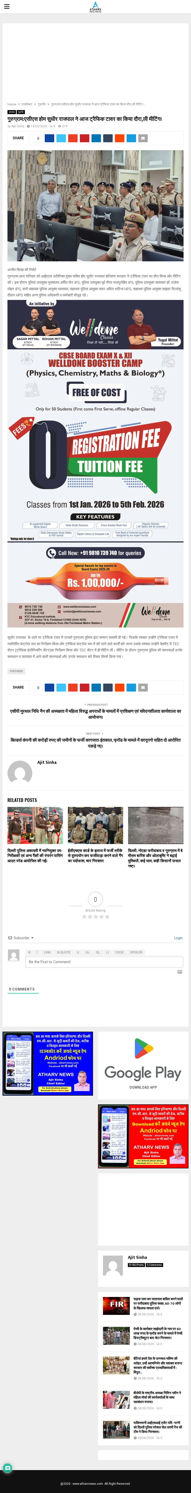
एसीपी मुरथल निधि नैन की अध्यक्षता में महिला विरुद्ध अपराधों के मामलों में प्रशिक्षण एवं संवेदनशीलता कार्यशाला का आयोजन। (95, 714)
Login (178, 938)
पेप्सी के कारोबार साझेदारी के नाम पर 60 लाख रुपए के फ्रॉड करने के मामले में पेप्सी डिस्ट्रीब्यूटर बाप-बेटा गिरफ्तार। (158, 1333)
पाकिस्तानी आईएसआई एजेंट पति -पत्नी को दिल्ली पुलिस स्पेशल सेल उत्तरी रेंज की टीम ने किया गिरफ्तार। (158, 1427)
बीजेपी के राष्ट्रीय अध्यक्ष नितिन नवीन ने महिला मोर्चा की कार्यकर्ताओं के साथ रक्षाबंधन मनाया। (157, 1397)
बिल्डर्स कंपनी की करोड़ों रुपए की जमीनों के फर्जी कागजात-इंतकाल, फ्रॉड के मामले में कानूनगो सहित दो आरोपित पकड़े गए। (96, 743)
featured (16, 671)
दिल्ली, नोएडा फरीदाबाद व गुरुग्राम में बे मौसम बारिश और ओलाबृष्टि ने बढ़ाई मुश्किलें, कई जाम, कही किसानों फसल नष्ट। (155, 859)
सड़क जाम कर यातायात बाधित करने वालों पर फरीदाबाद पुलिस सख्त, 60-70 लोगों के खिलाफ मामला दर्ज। (158, 1303)
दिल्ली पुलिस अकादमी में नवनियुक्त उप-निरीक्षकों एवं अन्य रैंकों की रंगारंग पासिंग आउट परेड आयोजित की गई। (35, 856)
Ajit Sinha (17, 126)
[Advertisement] (95, 64)
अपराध (12, 112)
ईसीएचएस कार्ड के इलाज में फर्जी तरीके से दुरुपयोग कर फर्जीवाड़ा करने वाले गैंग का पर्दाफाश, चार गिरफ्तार (95, 856)
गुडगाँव (21, 112)
